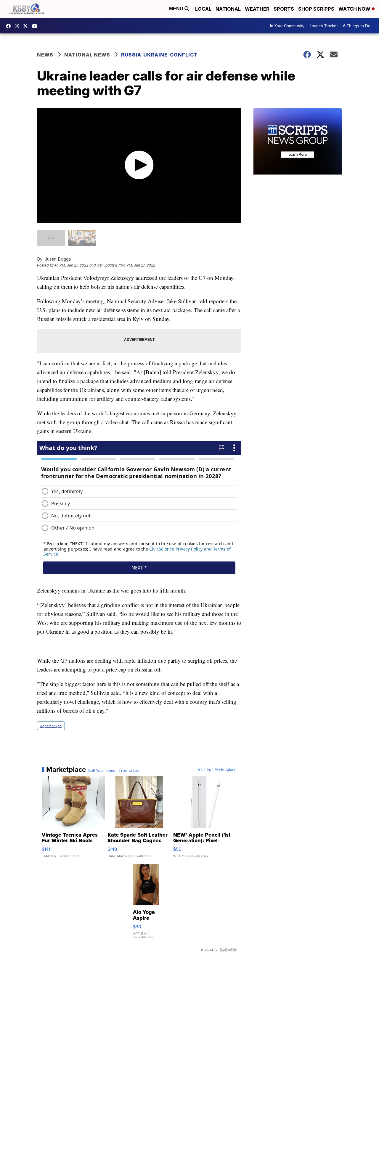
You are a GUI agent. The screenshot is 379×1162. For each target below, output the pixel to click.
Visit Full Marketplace (217, 769)
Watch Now (355, 9)
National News (87, 55)
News (45, 55)
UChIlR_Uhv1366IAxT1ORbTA (36, 26)
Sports (284, 9)
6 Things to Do (356, 26)
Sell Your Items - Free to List (113, 770)
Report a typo (51, 725)
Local (203, 9)
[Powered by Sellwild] (228, 950)
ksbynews (10, 26)
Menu (176, 8)
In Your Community (287, 26)
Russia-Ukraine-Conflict (159, 55)
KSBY (27, 26)
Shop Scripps (316, 9)
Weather (257, 9)
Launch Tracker (324, 26)
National (228, 9)
